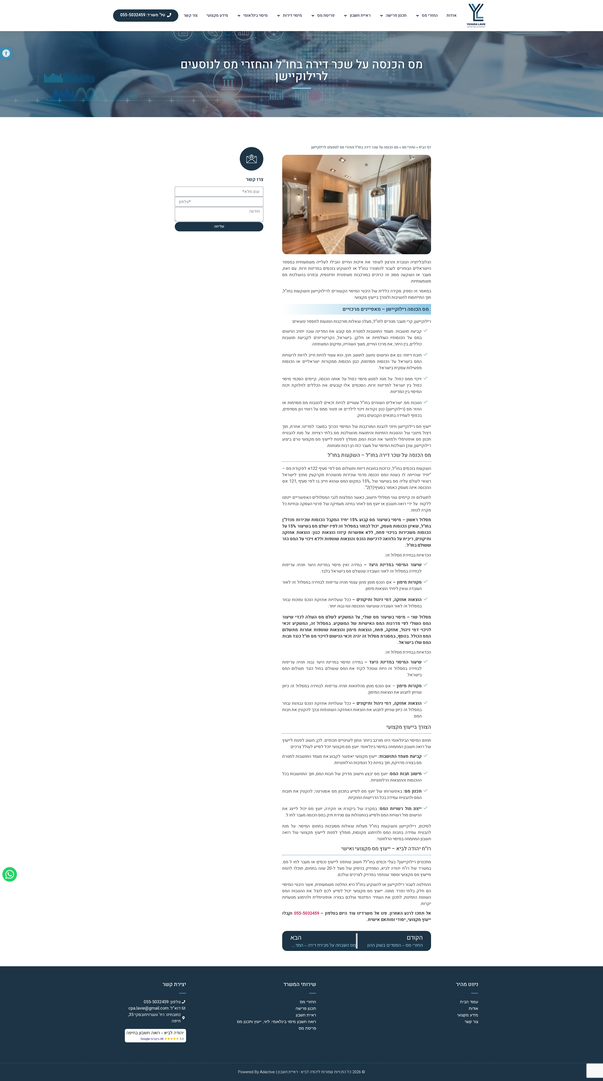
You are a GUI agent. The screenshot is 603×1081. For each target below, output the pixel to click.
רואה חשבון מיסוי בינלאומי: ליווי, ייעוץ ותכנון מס (276, 1022)
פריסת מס (325, 15)
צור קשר (190, 15)
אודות (452, 15)
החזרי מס (430, 15)
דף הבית (425, 147)
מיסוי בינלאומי (255, 15)
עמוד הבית (469, 1002)
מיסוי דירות (292, 15)
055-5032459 (306, 913)
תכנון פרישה (396, 15)
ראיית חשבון (360, 15)
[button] (6, 53)
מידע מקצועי (217, 15)
